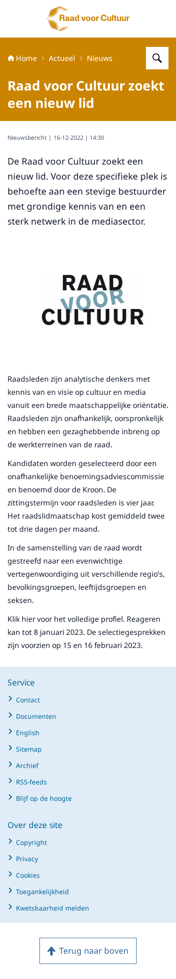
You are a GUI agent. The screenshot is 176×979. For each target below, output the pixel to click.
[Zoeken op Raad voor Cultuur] (157, 58)
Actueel (62, 58)
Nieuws (100, 58)
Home (26, 58)
